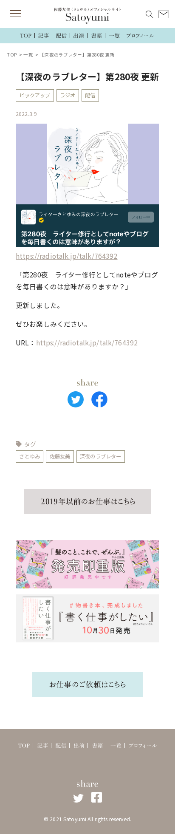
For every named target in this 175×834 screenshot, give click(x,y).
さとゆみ (29, 456)
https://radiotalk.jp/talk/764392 (66, 256)
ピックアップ (34, 95)
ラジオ (67, 95)
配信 (90, 95)
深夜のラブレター (100, 456)
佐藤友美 (60, 456)
